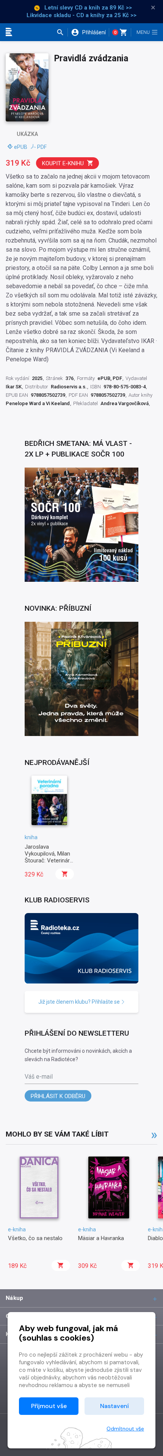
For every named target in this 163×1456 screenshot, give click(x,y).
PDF (42, 147)
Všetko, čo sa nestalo (35, 1238)
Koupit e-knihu (63, 163)
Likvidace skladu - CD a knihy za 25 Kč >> (81, 15)
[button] (62, 32)
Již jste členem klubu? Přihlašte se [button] (79, 1002)
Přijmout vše (49, 1406)
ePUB (20, 147)
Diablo (155, 1238)
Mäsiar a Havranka (101, 1238)
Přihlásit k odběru (58, 1096)
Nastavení (114, 1406)
